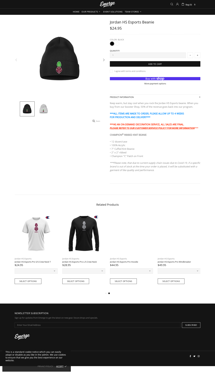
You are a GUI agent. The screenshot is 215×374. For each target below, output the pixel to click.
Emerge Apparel (107, 4)
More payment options (155, 83)
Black (112, 44)
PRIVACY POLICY (45, 366)
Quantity (115, 50)
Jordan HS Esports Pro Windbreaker (174, 262)
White (117, 44)
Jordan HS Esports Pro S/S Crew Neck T (33, 262)
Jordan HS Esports (23, 258)
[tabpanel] (131, 251)
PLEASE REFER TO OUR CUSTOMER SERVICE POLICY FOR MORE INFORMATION (152, 128)
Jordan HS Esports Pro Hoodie (124, 262)
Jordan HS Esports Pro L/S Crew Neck (79, 262)
